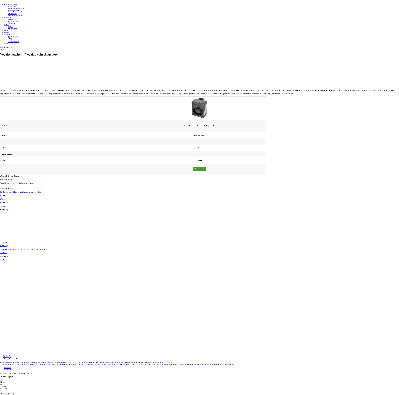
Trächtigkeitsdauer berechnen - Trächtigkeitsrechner (17, 362)
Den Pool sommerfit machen (43, 362)
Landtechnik (8, 17)
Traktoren (11, 23)
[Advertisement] (199, 73)
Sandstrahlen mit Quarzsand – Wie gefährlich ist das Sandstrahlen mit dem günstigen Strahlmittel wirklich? (201, 364)
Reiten (6, 30)
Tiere (10, 38)
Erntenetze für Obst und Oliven (49, 364)
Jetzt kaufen (199, 169)
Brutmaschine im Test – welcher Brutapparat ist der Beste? (19, 364)
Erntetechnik (12, 19)
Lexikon (7, 34)
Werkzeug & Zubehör (11, 4)
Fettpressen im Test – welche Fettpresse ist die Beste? (103, 362)
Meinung (3, 386)
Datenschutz (8, 370)
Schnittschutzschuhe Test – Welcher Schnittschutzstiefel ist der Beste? (124, 364)
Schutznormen (13, 36)
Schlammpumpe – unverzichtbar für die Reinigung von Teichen (80, 364)
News (6, 44)
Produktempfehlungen (15, 15)
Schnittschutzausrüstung (16, 8)
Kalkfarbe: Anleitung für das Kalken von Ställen (69, 362)
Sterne (2, 382)
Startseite (7, 355)
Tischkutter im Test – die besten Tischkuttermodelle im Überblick (152, 362)
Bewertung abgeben (27, 183)
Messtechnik (12, 14)
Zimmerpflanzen (13, 42)
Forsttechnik (12, 6)
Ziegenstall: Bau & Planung (157, 364)
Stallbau (6, 25)
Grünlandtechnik (13, 21)
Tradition (11, 40)
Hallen (10, 27)
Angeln (6, 32)
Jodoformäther (125, 362)
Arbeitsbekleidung (14, 10)
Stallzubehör (12, 29)
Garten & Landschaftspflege (17, 12)
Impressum (7, 368)
